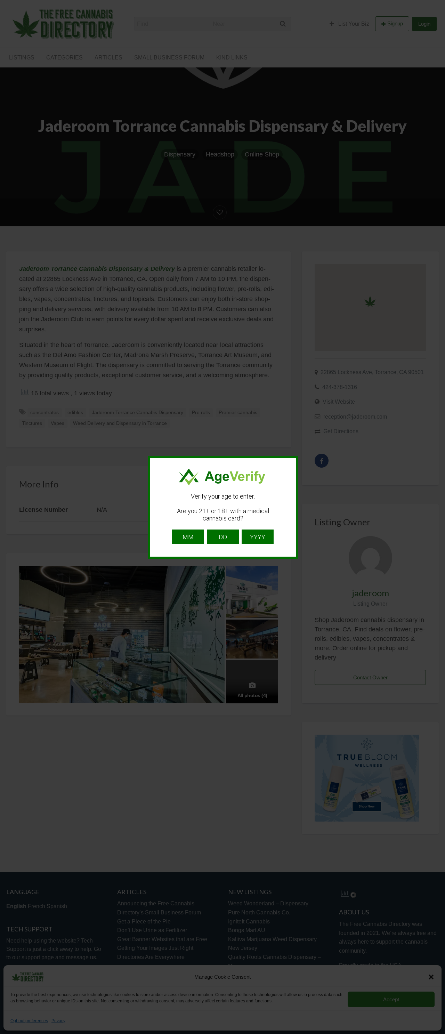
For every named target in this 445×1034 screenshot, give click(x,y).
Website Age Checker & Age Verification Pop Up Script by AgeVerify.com (436, 1032)
